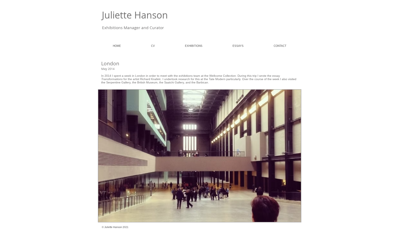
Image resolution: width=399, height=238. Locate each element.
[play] (292, 218)
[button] (199, 155)
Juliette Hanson (135, 15)
